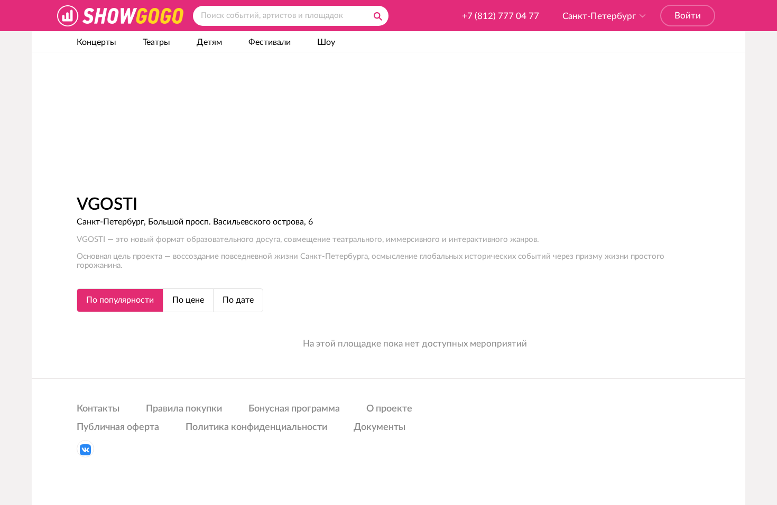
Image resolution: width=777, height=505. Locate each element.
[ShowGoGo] (120, 16)
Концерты (96, 42)
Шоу (326, 42)
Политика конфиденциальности (256, 427)
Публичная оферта (118, 427)
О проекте (389, 409)
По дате (238, 300)
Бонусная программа (294, 409)
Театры (156, 42)
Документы (379, 427)
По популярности (120, 300)
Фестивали (269, 42)
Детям (209, 42)
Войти (687, 15)
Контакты (98, 409)
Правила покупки (184, 409)
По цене (188, 300)
